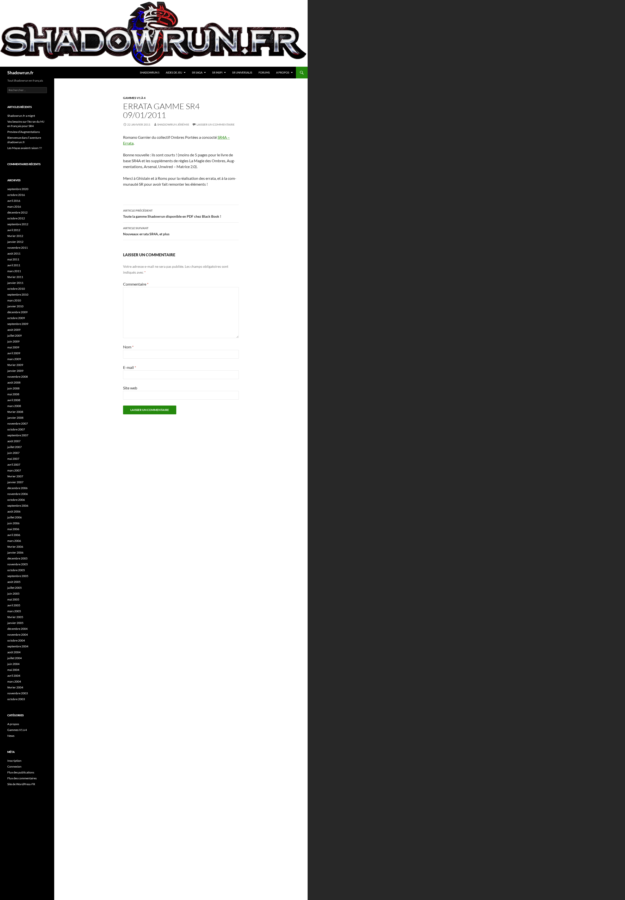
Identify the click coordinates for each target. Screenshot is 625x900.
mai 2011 (13, 259)
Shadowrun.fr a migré (21, 116)
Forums (264, 72)
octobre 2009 (16, 318)
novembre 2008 (17, 376)
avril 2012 (13, 230)
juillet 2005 (14, 587)
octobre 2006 (16, 500)
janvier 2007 (15, 482)
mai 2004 (13, 670)
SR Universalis (242, 72)
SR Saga (197, 72)
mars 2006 (14, 541)
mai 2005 (13, 599)
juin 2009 (13, 341)
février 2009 (15, 365)
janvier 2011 (15, 283)
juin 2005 (13, 593)
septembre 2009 (17, 324)
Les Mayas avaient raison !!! (24, 148)
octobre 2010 (16, 288)
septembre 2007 (17, 435)
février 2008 (15, 412)
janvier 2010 (15, 306)
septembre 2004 (17, 646)
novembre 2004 (17, 634)
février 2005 (15, 617)
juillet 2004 (14, 658)
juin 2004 (13, 664)
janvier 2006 (15, 552)
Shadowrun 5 (149, 72)
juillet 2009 (14, 335)
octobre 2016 (16, 195)
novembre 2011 (17, 247)
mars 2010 (14, 300)
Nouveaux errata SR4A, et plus (146, 231)
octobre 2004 (16, 640)
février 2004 (15, 687)
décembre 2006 (17, 488)
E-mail (129, 367)
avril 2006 (13, 535)
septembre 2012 (17, 224)
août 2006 (14, 511)
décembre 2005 (17, 558)
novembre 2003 (17, 693)
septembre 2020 (17, 189)
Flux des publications (20, 772)
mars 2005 (14, 611)
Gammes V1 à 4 (134, 98)
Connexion (14, 766)
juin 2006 (13, 523)
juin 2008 (13, 388)
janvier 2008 (15, 417)
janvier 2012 (15, 242)
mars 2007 (14, 470)
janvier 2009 (15, 371)
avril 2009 (13, 353)
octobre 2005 (16, 570)
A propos (282, 72)
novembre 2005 (17, 564)
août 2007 (14, 441)
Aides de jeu (174, 72)
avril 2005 (13, 605)
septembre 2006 (17, 505)
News (10, 736)
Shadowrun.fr (20, 72)
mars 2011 (14, 271)
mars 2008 (14, 406)
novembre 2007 (17, 423)
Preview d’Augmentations (23, 132)
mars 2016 (14, 206)
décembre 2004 (17, 629)
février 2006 (15, 546)
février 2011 (15, 277)
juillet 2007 (14, 447)
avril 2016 (13, 201)
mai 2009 (13, 347)
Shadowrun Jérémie (173, 124)
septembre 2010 (17, 294)
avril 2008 (13, 400)
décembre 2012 (17, 212)
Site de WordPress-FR (21, 784)
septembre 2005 (17, 576)
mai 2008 (13, 394)
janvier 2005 (15, 623)
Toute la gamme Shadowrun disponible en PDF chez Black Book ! (172, 213)
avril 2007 (13, 464)
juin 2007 (13, 453)
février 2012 (15, 236)
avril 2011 (13, 265)
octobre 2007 (16, 429)
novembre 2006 (17, 494)
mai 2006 (13, 529)
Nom (128, 346)
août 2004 (14, 652)
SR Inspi (217, 72)
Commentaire (135, 284)
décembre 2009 (17, 312)
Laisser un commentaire (216, 124)
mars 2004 (14, 681)
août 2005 (14, 582)
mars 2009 (14, 359)
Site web (130, 388)
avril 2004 (13, 675)
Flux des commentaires (22, 778)
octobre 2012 (16, 218)
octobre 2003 (16, 699)
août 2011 (14, 253)
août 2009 (14, 330)
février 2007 (15, 476)
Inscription (14, 760)
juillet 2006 (14, 517)
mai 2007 (13, 459)
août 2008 (14, 382)
